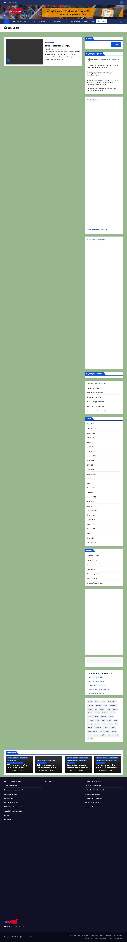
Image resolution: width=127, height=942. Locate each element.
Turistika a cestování (10, 786)
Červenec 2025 (91, 474)
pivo (103, 720)
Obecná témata (91, 569)
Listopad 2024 (91, 497)
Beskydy (90, 701)
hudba (108, 709)
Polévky (90, 724)
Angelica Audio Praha (92, 802)
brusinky (103, 701)
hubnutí (102, 709)
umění (89, 735)
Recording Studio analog (93, 786)
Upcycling (21, 790)
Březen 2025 (91, 488)
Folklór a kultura (90, 807)
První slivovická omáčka (105, 938)
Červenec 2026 (91, 428)
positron (97, 724)
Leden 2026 (90, 447)
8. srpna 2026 (72, 770)
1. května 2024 (50, 49)
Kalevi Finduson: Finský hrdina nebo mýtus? (101, 935)
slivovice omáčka (92, 731)
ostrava (111, 716)
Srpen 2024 (90, 506)
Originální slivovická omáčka (13, 811)
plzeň (115, 720)
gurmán (90, 709)
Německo (103, 716)
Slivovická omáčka (37, 21)
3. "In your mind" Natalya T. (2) (96, 685)
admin (60, 49)
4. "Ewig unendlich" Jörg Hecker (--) (98, 689)
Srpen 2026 (90, 424)
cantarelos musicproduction (93, 798)
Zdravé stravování (18, 21)
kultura (89, 716)
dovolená (98, 705)
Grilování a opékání (10, 794)
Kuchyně (101, 402)
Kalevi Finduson (74, 21)
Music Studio (89, 21)
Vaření (89, 402)
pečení (97, 720)
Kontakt (6, 815)
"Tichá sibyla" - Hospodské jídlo (97, 411)
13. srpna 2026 (43, 770)
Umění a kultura (49, 42)
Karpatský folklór (56, 21)
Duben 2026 (91, 437)
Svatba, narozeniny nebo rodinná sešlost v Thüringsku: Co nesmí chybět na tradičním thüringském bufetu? (100, 74)
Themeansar (34, 937)
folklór (105, 705)
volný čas (102, 735)
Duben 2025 (91, 483)
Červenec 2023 (91, 542)
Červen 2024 (91, 515)
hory (96, 709)
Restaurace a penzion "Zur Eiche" (97, 229)
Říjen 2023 (90, 538)
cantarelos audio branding (93, 781)
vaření (95, 735)
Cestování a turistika (93, 555)
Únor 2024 (90, 533)
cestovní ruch (112, 701)
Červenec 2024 (91, 510)
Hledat (89, 39)
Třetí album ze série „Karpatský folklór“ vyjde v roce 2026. (17, 767)
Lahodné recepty (92, 560)
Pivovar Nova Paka (93, 388)
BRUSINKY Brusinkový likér (96, 406)
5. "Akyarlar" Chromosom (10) (96, 693)
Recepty (94, 402)
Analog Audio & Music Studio (81, 935)
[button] (118, 21)
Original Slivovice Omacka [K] (96, 383)
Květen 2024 (91, 520)
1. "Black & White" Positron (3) (96, 677)
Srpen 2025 (90, 469)
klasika (115, 709)
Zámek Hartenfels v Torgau (57, 46)
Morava (96, 716)
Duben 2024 (91, 524)
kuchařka (104, 712)
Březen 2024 (91, 529)
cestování (90, 705)
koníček (97, 712)
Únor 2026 (90, 442)
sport (101, 731)
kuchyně (112, 712)
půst (116, 724)
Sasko (105, 727)
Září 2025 (90, 465)
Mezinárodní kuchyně (93, 565)
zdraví (116, 735)
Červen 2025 (91, 478)
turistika (114, 731)
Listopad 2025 (91, 456)
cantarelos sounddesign (92, 794)
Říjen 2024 (90, 501)
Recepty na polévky (93, 574)
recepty (90, 727)
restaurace (98, 727)
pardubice (90, 720)
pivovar (109, 720)
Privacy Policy (8, 819)
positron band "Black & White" (94, 790)
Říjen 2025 (90, 460)
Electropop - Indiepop (11, 802)
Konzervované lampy (11, 790)
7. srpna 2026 (102, 770)
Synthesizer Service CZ (94, 397)
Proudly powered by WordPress (12, 937)
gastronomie (113, 705)
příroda (110, 724)
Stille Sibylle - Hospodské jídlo (14, 807)
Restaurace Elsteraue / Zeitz (13, 781)
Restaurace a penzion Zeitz (95, 392)
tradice (107, 731)
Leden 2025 (90, 492)
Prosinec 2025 (91, 451)
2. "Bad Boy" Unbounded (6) (95, 681)
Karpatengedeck (9, 798)
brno (96, 701)
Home (71, 935)
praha (103, 724)
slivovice (112, 727)
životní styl (90, 738)
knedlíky (90, 712)
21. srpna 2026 (13, 770)
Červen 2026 (91, 433)
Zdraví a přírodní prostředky (95, 583)
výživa (109, 735)
